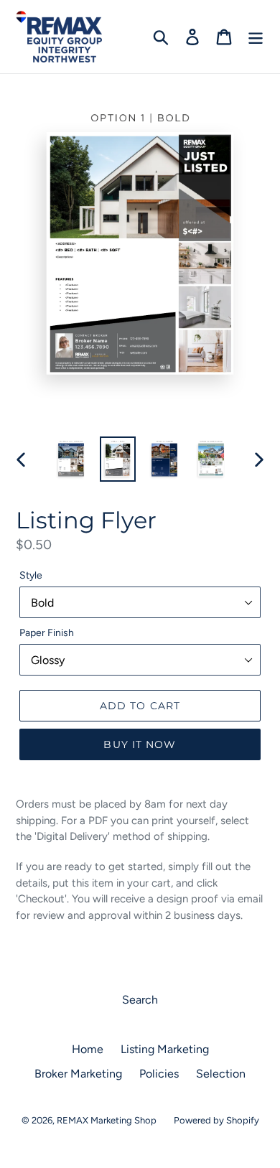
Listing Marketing (165, 1049)
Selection (221, 1073)
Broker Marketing (78, 1073)
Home (87, 1049)
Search (140, 999)
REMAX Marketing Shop (107, 1120)
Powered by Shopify (216, 1120)
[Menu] (255, 37)
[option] (71, 459)
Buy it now (139, 744)
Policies (159, 1073)
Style (30, 575)
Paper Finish (46, 633)
